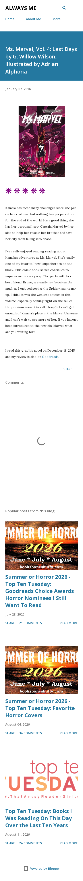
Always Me (20, 8)
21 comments (30, 623)
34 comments (30, 733)
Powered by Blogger (44, 868)
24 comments (30, 843)
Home (9, 19)
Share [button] (67, 369)
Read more (69, 623)
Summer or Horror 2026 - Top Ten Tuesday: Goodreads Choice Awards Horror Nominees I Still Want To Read (39, 591)
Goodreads (50, 357)
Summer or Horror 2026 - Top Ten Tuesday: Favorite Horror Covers (40, 708)
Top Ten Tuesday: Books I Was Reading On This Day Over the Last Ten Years (38, 818)
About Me (33, 19)
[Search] (64, 8)
